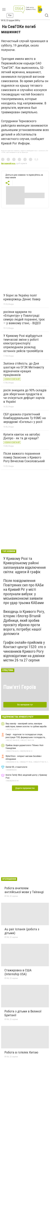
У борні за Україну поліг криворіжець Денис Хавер (21, 297)
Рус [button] (10, 15)
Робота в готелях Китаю (21, 1052)
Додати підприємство (25, 788)
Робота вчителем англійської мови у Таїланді (24, 890)
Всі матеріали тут (25, 704)
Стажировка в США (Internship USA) (18, 972)
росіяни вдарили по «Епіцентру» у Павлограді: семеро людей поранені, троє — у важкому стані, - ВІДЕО (24, 317)
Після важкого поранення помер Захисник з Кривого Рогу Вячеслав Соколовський (24, 457)
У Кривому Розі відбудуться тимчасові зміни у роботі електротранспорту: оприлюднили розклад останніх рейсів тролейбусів (23, 343)
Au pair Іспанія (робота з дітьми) (21, 931)
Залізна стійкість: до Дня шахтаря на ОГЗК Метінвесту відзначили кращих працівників (23, 369)
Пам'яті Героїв (19, 687)
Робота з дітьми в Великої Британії (22, 1013)
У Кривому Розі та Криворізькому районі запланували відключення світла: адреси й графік (24, 565)
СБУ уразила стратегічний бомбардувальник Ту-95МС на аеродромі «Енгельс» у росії (24, 418)
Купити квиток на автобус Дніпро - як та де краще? (21, 436)
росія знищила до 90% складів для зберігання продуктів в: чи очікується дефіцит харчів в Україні (24, 396)
